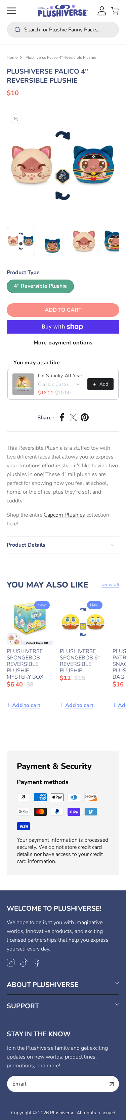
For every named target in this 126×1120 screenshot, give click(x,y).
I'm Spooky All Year (60, 375)
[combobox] (63, 29)
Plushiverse (62, 1113)
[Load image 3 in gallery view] (84, 241)
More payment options (63, 342)
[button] (11, 11)
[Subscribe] (111, 1083)
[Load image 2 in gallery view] (52, 241)
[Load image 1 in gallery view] (21, 241)
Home (12, 57)
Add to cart (26, 705)
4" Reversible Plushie (40, 286)
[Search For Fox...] (17, 29)
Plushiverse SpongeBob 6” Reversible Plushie (80, 661)
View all (110, 585)
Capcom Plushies (64, 515)
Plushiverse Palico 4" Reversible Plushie (61, 57)
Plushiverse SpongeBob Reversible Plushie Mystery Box (25, 664)
